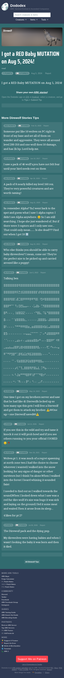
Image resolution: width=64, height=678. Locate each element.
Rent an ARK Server (9, 625)
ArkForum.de (9, 633)
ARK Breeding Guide (9, 618)
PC (52, 668)
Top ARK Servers (8, 628)
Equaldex (38, 672)
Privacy (49, 669)
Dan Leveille (23, 669)
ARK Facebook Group (10, 602)
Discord (4, 594)
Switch (14, 669)
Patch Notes (8, 581)
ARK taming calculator (20, 668)
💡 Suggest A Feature (10, 640)
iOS (27, 97)
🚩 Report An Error (9, 643)
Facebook (5, 600)
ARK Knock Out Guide (10, 615)
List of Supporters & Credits (32, 664)
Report (48, 73)
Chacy (47, 672)
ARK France (8, 630)
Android (35, 97)
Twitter (4, 597)
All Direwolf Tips (32, 562)
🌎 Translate (6, 649)
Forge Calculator (8, 579)
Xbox (56, 668)
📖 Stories (22, 73)
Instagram (5, 605)
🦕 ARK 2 (5, 651)
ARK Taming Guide (9, 612)
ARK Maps (5, 576)
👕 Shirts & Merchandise (11, 646)
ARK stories (40, 92)
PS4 (60, 668)
